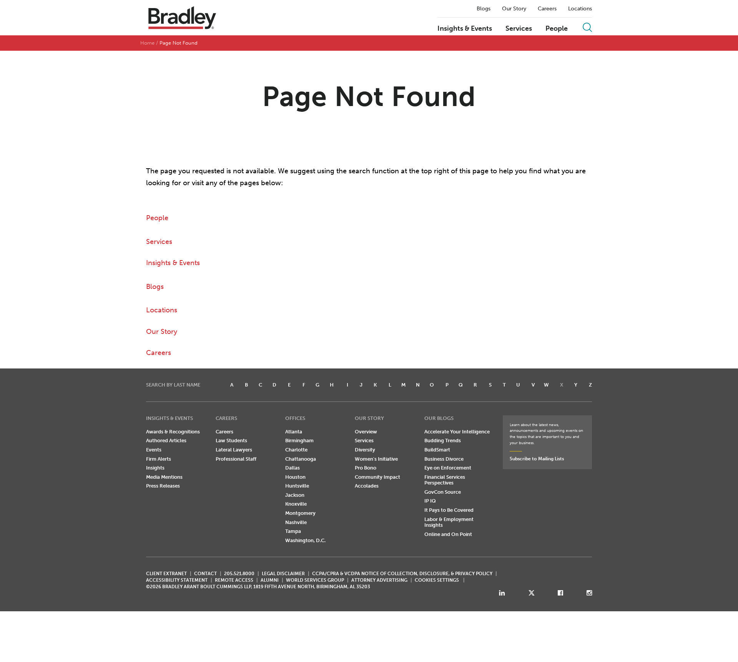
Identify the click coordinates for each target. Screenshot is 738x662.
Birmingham (299, 440)
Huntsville (297, 486)
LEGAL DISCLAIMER (283, 573)
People (556, 29)
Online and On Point (448, 534)
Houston (295, 477)
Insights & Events (464, 29)
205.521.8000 (239, 573)
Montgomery (300, 513)
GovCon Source (442, 492)
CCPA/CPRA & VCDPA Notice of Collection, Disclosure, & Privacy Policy (402, 573)
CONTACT (205, 573)
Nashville (296, 522)
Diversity (365, 450)
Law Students (231, 440)
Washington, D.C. (305, 540)
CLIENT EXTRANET (166, 573)
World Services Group (315, 580)
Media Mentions (164, 477)
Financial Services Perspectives (444, 480)
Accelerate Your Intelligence (457, 432)
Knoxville (296, 504)
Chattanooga (300, 459)
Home (147, 43)
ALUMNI (270, 580)
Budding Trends (442, 440)
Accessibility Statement (177, 580)
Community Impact (377, 477)
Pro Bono (365, 468)
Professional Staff (236, 459)
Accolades (367, 486)
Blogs (483, 9)
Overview (366, 432)
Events (153, 450)
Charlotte (296, 450)
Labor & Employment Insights (449, 522)
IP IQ (430, 501)
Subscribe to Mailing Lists (537, 458)
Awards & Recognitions (173, 432)
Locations (580, 9)
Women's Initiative (376, 459)
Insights (155, 468)
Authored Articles (166, 440)
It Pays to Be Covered (449, 510)
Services (518, 29)
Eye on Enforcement (447, 468)
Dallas (292, 468)
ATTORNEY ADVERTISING (379, 580)
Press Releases (163, 486)
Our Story (514, 9)
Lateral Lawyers (234, 450)
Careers (547, 9)
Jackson (294, 495)
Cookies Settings (437, 580)
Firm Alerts (158, 459)
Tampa (293, 531)
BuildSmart (437, 450)
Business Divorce (444, 459)
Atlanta (293, 432)
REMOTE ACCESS (234, 580)
